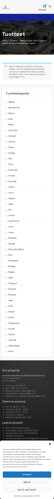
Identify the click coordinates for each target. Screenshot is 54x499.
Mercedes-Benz (16, 249)
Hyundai (12, 181)
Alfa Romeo (14, 107)
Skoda (11, 311)
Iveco (11, 192)
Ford (10, 164)
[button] (49, 444)
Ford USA (12, 170)
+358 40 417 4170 (18, 388)
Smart (11, 317)
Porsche (12, 289)
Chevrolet (13, 130)
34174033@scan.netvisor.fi (35, 438)
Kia (9, 209)
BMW (11, 124)
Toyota (11, 334)
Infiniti (11, 187)
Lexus (11, 232)
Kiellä (27, 482)
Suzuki (11, 328)
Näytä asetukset (27, 489)
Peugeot (12, 283)
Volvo (11, 351)
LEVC (11, 226)
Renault (12, 294)
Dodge (11, 153)
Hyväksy (27, 474)
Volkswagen (14, 345)
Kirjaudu (42, 9)
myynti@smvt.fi (28, 391)
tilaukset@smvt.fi (36, 396)
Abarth (11, 102)
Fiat (10, 158)
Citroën (11, 141)
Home (4, 40)
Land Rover (14, 221)
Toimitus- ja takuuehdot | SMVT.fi (27, 496)
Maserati (12, 238)
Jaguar (11, 198)
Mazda (11, 243)
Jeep (10, 204)
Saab (10, 300)
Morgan (12, 266)
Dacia (11, 147)
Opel (10, 277)
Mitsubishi (13, 260)
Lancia (11, 215)
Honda (11, 175)
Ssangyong (13, 323)
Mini (10, 255)
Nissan (11, 272)
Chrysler (12, 136)
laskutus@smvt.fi (28, 393)
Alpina (11, 113)
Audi (10, 119)
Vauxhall (12, 340)
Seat (10, 306)
